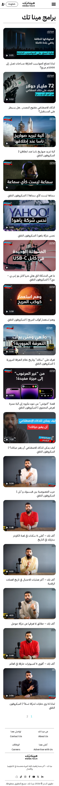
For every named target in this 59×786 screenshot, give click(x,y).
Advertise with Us (43, 749)
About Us (43, 736)
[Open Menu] (54, 4)
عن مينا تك (43, 731)
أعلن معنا (43, 744)
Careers (16, 749)
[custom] (42, 777)
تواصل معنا (16, 731)
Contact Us (16, 736)
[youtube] (34, 777)
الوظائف (16, 744)
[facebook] (29, 777)
